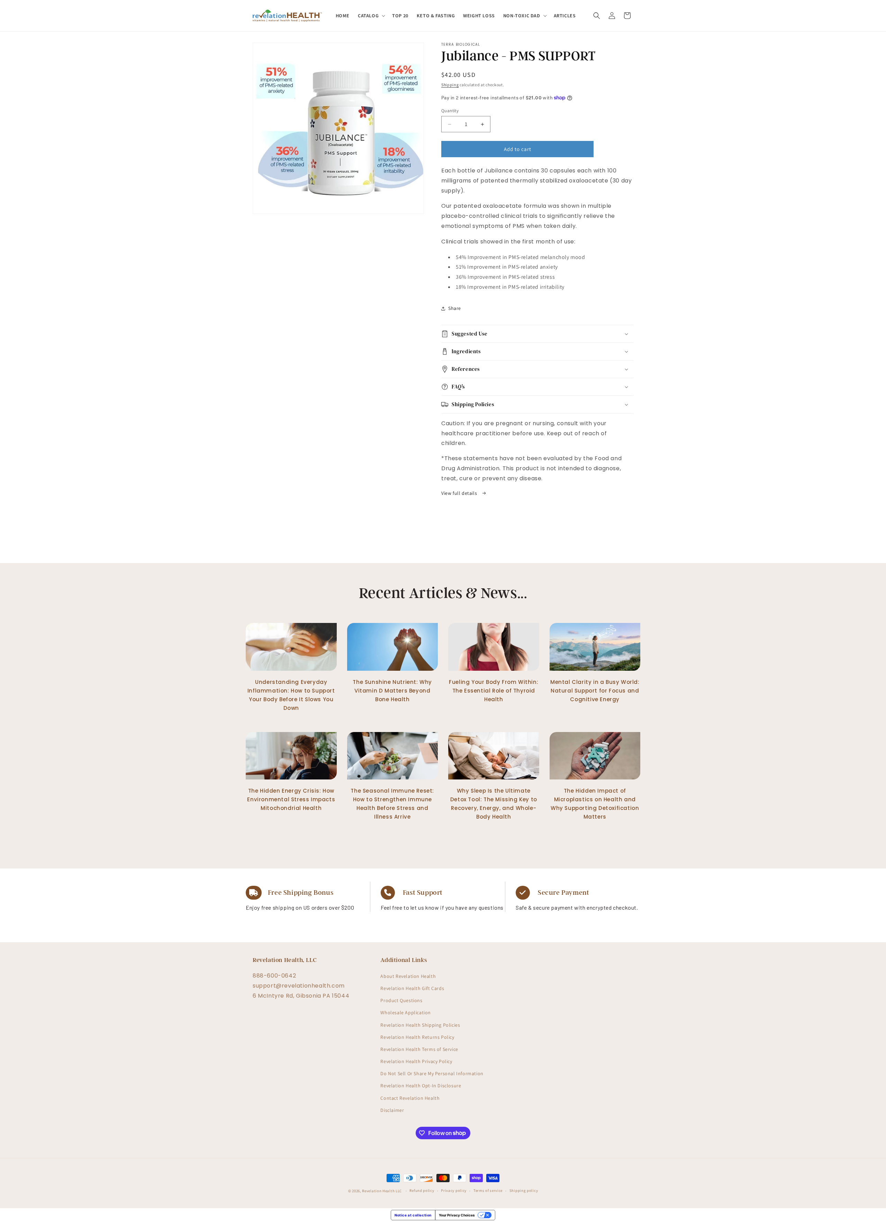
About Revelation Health (408, 976)
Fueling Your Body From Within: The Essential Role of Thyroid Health (493, 690)
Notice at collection (413, 1215)
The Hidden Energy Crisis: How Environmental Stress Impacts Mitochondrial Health (291, 799)
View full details (459, 493)
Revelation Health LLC (382, 1190)
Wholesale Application (405, 1012)
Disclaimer (392, 1110)
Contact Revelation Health (410, 1098)
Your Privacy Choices (457, 1215)
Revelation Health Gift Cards (412, 988)
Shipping (450, 84)
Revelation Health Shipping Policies (420, 1025)
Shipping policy (523, 1190)
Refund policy (421, 1190)
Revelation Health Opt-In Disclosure (420, 1085)
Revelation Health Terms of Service (419, 1049)
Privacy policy (454, 1190)
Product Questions (401, 1000)
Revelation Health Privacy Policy (416, 1061)
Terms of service (488, 1190)
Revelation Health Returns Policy (417, 1037)
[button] (371, 15)
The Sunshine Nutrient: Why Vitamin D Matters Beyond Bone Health (392, 690)
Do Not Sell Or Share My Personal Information (431, 1073)
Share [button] (454, 308)
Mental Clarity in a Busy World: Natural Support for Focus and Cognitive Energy (595, 690)
